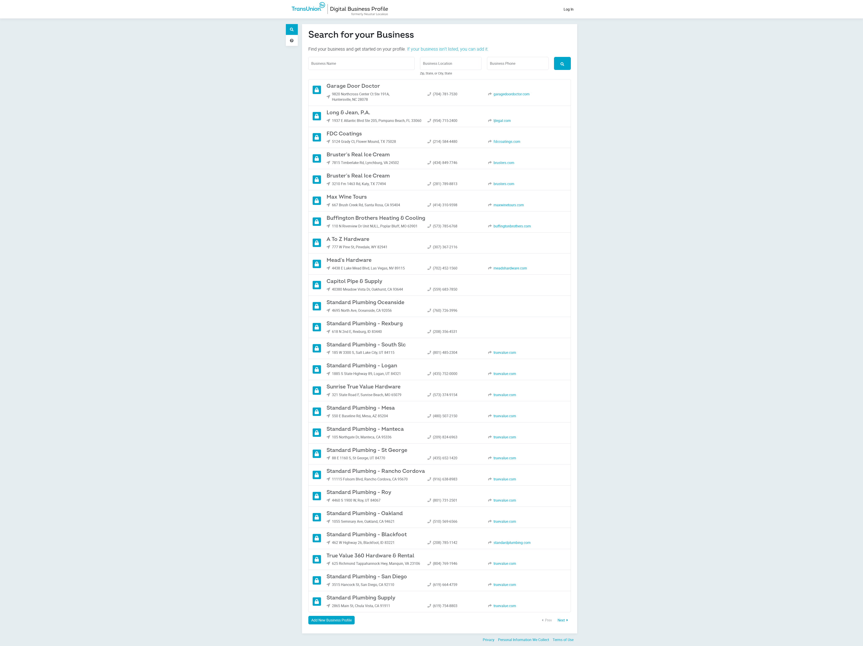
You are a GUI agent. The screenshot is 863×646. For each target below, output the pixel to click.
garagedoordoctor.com (511, 94)
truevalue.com (505, 352)
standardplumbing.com (512, 542)
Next (562, 620)
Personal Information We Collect (523, 639)
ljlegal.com (502, 120)
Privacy (488, 639)
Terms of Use (563, 639)
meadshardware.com (510, 268)
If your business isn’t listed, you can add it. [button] (448, 49)
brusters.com (504, 162)
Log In (569, 9)
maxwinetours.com (509, 204)
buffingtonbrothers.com (512, 226)
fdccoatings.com (507, 141)
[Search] (562, 63)
